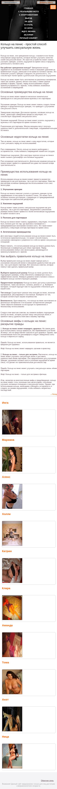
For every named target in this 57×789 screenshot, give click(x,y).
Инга (5, 402)
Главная (28, 8)
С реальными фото (28, 11)
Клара (6, 588)
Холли (6, 513)
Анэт (5, 699)
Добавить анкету (46, 2)
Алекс (6, 476)
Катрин (7, 551)
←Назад (53, 394)
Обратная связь (47, 781)
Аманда (7, 625)
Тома (5, 662)
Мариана (8, 439)
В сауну (29, 28)
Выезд (28, 18)
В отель (28, 25)
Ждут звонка (28, 31)
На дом (28, 21)
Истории (28, 35)
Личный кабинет (10, 2)
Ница (5, 736)
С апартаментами (28, 15)
